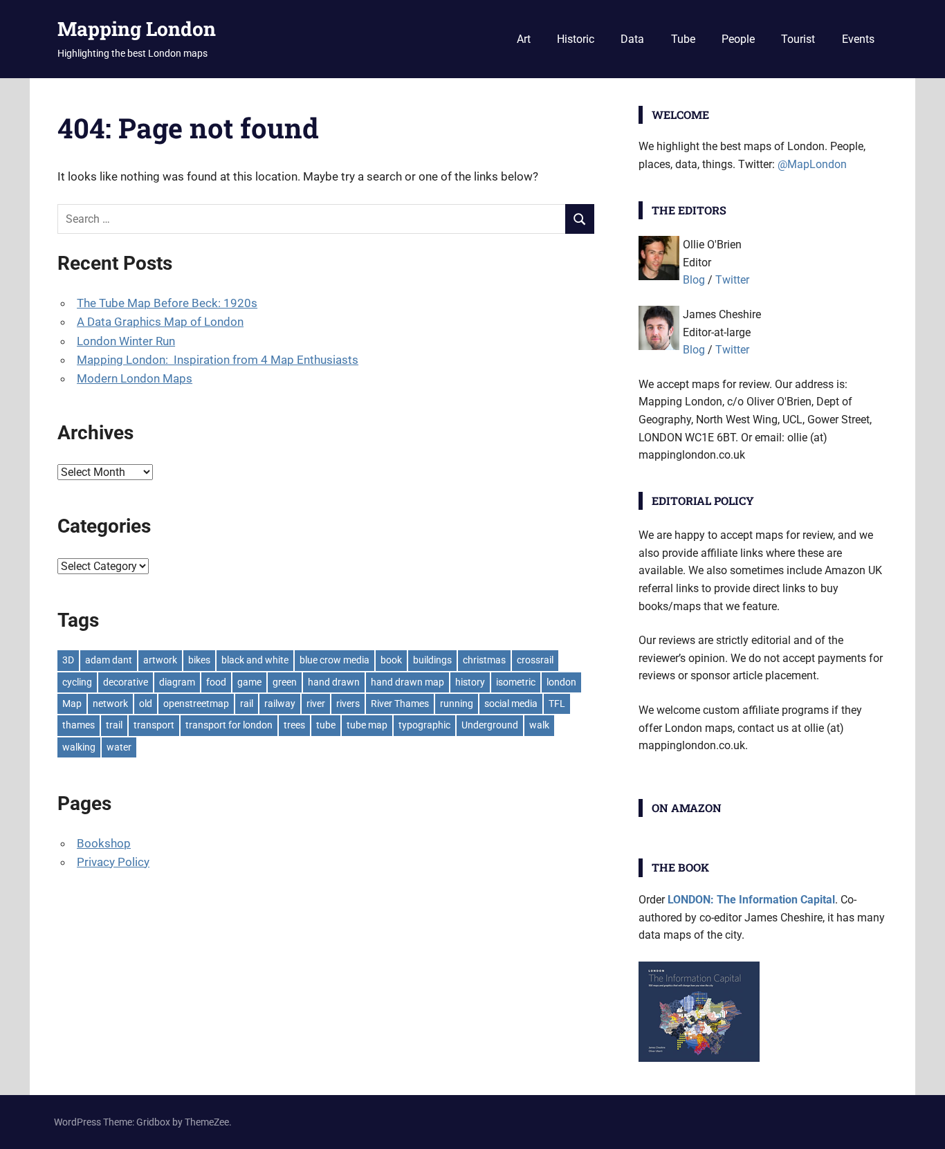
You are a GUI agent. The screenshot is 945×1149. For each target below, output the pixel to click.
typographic (424, 724)
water (119, 747)
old (145, 703)
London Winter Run (126, 341)
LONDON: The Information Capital (751, 899)
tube (326, 724)
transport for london (229, 724)
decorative (125, 682)
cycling (77, 682)
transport (154, 724)
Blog (694, 279)
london (561, 682)
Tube (683, 39)
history (470, 682)
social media (511, 703)
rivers (348, 703)
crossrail (535, 659)
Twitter (732, 279)
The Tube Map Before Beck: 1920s (167, 303)
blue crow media (334, 659)
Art (524, 39)
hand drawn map (407, 682)
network (110, 703)
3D (68, 659)
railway (279, 703)
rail (246, 703)
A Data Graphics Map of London (160, 322)
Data (632, 39)
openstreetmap (196, 703)
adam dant (108, 659)
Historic (575, 39)
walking (78, 747)
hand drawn (334, 682)
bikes (199, 659)
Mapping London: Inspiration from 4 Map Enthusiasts (217, 360)
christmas (484, 659)
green (285, 682)
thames (78, 724)
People (738, 39)
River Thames (400, 703)
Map (72, 703)
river (315, 703)
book (391, 659)
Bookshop (104, 843)
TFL (557, 703)
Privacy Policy (113, 862)
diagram (177, 682)
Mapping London (136, 29)
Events (858, 39)
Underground (489, 724)
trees (294, 724)
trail (114, 724)
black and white (254, 659)
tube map (367, 724)
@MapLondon (812, 164)
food (216, 682)
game (249, 682)
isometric (515, 682)
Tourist (798, 39)
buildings (432, 659)
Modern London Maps (134, 378)
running (456, 703)
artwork (160, 659)
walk (539, 724)
